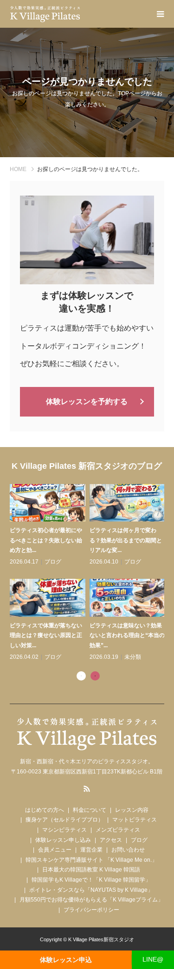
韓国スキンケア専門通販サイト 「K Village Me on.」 (91, 860)
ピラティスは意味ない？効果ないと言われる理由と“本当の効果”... (127, 635)
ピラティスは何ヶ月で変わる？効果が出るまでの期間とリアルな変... (126, 540)
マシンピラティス (64, 830)
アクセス (111, 840)
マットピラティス (134, 819)
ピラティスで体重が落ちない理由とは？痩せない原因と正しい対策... (46, 635)
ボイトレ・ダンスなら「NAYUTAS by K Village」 (91, 890)
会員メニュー (54, 849)
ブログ (53, 561)
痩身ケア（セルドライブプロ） (64, 819)
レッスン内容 (131, 810)
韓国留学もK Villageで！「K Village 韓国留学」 (91, 880)
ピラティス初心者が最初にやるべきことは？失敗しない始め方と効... (46, 540)
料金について (89, 810)
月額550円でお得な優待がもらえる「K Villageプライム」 (91, 899)
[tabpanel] (89, 573)
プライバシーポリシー (91, 910)
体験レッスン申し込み (63, 840)
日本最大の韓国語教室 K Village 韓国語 (91, 869)
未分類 (132, 657)
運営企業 (91, 849)
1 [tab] (81, 676)
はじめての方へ (44, 810)
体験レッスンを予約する (87, 401)
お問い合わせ (128, 849)
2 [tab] (95, 676)
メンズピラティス (118, 830)
